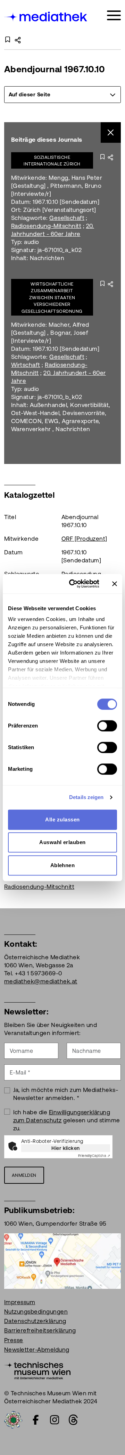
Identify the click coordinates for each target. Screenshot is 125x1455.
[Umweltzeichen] (13, 1419)
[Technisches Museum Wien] (37, 1369)
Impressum (19, 1302)
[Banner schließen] (114, 583)
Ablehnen (62, 865)
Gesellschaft (66, 217)
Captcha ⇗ (94, 1156)
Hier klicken (65, 1148)
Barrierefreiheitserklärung (40, 1330)
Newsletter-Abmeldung (36, 1349)
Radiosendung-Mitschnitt (46, 225)
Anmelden (24, 1175)
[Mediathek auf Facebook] (36, 1419)
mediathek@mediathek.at (40, 981)
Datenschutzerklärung (35, 1320)
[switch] (107, 725)
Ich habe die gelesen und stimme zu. (66, 1120)
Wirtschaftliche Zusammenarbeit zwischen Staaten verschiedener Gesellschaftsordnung (52, 297)
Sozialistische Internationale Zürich (52, 161)
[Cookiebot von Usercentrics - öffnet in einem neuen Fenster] (73, 583)
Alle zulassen (62, 819)
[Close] (111, 132)
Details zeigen (86, 797)
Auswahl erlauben (62, 842)
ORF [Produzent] (84, 538)
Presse (13, 1340)
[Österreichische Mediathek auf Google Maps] (62, 1260)
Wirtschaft (25, 364)
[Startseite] (46, 16)
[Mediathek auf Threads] (73, 1419)
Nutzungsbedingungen (36, 1311)
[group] (62, 94)
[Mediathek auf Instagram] (54, 1419)
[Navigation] (114, 15)
